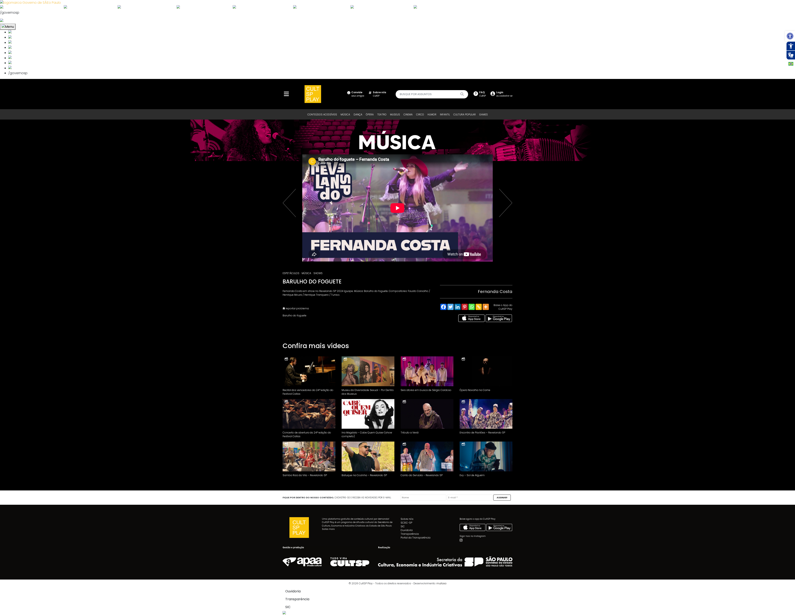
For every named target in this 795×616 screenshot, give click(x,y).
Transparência (410, 534)
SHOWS (318, 273)
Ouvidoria (407, 530)
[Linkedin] (457, 307)
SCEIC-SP (406, 522)
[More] (486, 307)
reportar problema (297, 308)
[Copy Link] (479, 307)
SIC (403, 526)
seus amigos (357, 94)
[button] (790, 36)
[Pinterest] (464, 307)
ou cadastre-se (504, 94)
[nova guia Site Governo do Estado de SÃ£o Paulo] (30, 2)
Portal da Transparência (415, 537)
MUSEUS (395, 114)
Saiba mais (328, 529)
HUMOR (432, 114)
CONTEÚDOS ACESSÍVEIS (322, 114)
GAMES (483, 114)
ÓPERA (370, 114)
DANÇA (358, 114)
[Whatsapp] (472, 307)
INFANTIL (445, 114)
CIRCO (420, 114)
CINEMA (408, 114)
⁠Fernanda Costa (495, 291)
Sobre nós (407, 519)
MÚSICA (345, 114)
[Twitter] (450, 307)
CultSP (379, 94)
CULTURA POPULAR (464, 114)
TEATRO (382, 114)
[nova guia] (17, 20)
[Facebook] (443, 307)
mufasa (441, 583)
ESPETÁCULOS (291, 273)
